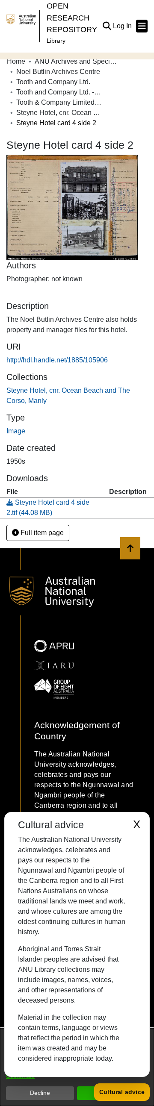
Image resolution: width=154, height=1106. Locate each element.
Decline (40, 1092)
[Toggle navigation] (142, 26)
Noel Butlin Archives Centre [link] (58, 71)
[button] (106, 26)
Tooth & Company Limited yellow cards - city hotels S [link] (59, 102)
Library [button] (56, 40)
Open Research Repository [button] (72, 17)
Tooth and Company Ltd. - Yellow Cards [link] (59, 92)
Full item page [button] (41, 532)
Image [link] (15, 431)
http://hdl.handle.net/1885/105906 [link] (57, 360)
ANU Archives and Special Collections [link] (77, 61)
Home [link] (16, 61)
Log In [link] (123, 25)
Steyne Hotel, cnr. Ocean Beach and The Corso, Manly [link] (59, 112)
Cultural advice (122, 1091)
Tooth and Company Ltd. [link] (53, 81)
